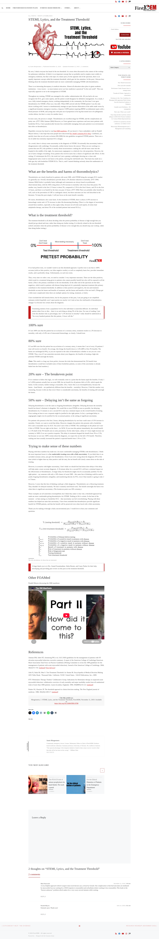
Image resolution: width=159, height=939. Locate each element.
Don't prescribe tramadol (124, 85)
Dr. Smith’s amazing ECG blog (80, 133)
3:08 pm (128, 883)
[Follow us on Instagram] (126, 2)
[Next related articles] (102, 770)
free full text (50, 668)
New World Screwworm (124, 82)
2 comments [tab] (34, 874)
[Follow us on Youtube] (123, 2)
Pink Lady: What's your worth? (122, 112)
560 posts (50, 752)
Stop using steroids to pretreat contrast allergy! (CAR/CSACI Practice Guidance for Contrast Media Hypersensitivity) (120, 117)
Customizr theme (50, 935)
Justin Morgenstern (35, 66)
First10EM (36, 933)
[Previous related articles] (98, 770)
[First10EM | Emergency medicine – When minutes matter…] (146, 7)
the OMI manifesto (60, 131)
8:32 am (128, 905)
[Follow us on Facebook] (119, 2)
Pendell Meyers (45, 905)
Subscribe (125, 34)
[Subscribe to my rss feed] (116, 2)
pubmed (42, 668)
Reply (43, 896)
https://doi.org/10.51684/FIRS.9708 (66, 703)
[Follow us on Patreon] (130, 2)
